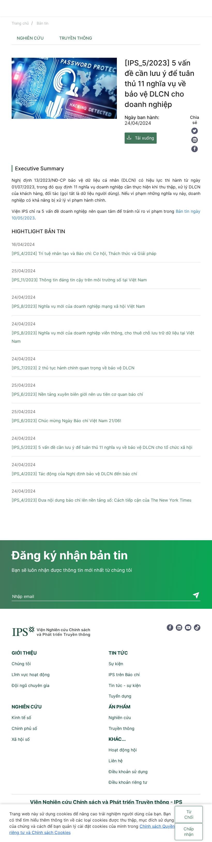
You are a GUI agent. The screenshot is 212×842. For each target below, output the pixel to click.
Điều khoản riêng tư (128, 782)
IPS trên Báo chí (124, 674)
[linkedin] (179, 627)
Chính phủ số (24, 728)
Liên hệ (116, 760)
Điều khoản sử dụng (128, 771)
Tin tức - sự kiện (125, 685)
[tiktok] (197, 627)
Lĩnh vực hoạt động (31, 674)
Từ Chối (188, 814)
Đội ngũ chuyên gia (30, 685)
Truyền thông (75, 38)
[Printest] (194, 140)
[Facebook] (194, 149)
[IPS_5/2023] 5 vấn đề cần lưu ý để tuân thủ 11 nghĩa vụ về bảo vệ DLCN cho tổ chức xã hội (102, 447)
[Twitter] (194, 131)
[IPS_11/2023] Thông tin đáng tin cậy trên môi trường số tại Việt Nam (79, 279)
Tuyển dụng (120, 696)
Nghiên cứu (30, 38)
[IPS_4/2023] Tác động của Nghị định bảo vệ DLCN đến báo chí (74, 473)
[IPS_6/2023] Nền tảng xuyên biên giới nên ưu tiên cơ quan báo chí (77, 394)
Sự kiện (116, 663)
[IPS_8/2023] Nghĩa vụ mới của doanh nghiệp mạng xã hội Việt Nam (78, 306)
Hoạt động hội (123, 749)
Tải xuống (144, 138)
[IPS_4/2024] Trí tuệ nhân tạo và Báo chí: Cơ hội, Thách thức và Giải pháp (84, 253)
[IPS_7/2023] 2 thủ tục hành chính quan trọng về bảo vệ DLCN (73, 367)
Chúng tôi (21, 663)
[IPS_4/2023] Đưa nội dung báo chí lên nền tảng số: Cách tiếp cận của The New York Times (101, 500)
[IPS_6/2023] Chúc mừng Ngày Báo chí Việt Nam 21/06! (66, 420)
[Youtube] (188, 627)
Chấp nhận (189, 831)
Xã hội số (21, 739)
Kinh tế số (21, 717)
